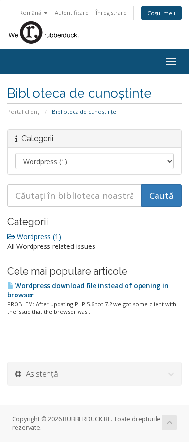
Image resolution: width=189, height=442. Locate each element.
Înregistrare (111, 12)
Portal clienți (24, 111)
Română (31, 12)
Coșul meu (161, 12)
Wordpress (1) (38, 236)
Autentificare (72, 12)
